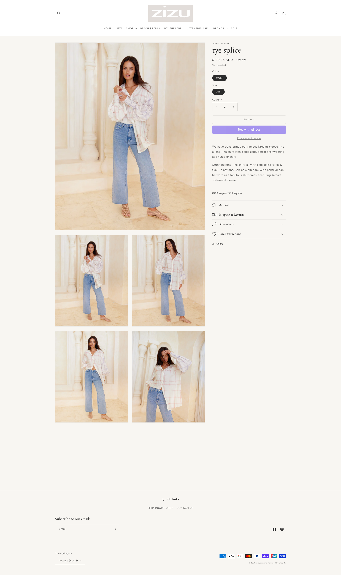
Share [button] (219, 243)
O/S (218, 91)
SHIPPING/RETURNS (160, 507)
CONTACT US (185, 507)
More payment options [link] (249, 138)
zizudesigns (261, 563)
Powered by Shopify (277, 563)
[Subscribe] (115, 529)
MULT (219, 77)
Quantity (217, 99)
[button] (59, 13)
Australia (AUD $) (68, 560)
